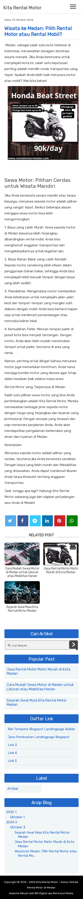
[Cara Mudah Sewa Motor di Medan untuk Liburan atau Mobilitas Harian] (22, 554)
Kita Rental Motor (22, 7)
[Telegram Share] (35, 521)
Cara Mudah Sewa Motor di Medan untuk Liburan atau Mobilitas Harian (22, 572)
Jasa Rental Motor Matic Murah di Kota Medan (60, 570)
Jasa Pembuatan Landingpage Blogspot (38, 737)
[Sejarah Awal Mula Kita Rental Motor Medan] (22, 592)
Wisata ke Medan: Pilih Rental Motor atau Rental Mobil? (38, 31)
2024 (11, 822)
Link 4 (12, 753)
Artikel (12, 789)
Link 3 (12, 745)
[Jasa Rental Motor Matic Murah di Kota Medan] (61, 554)
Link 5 (12, 761)
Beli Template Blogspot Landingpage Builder (41, 729)
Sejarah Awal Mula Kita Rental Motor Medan (22, 609)
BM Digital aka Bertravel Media (54, 893)
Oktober (17, 817)
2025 (11, 812)
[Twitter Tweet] (10, 521)
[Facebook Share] (23, 521)
